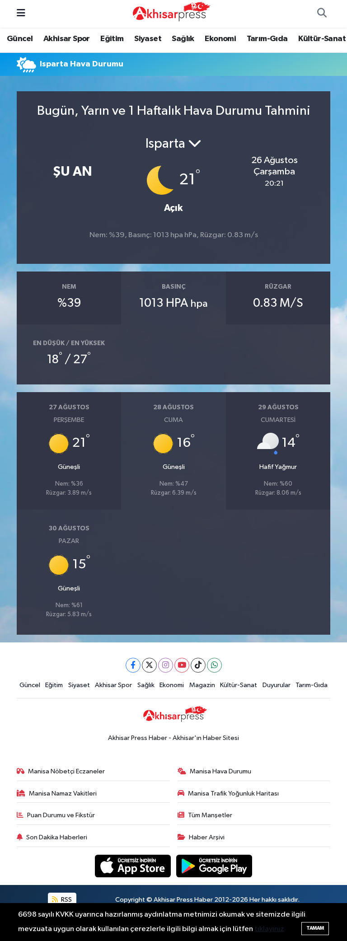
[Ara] (321, 14)
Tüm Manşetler (210, 815)
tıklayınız (269, 929)
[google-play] (214, 866)
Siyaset (147, 39)
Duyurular (277, 685)
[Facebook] (133, 665)
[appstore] (133, 866)
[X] (149, 665)
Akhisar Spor (66, 39)
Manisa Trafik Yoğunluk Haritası (233, 793)
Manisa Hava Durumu (220, 771)
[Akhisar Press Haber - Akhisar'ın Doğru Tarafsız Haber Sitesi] (169, 13)
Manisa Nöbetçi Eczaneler (66, 771)
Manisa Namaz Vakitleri (63, 793)
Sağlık (183, 39)
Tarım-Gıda (267, 39)
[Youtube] (181, 665)
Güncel (20, 39)
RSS (66, 899)
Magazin (202, 685)
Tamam (315, 928)
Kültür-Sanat (322, 39)
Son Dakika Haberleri (56, 837)
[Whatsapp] (214, 665)
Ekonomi (220, 39)
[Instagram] (165, 665)
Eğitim (111, 39)
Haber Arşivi (207, 837)
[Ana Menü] (21, 14)
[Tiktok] (198, 665)
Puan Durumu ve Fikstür (61, 815)
